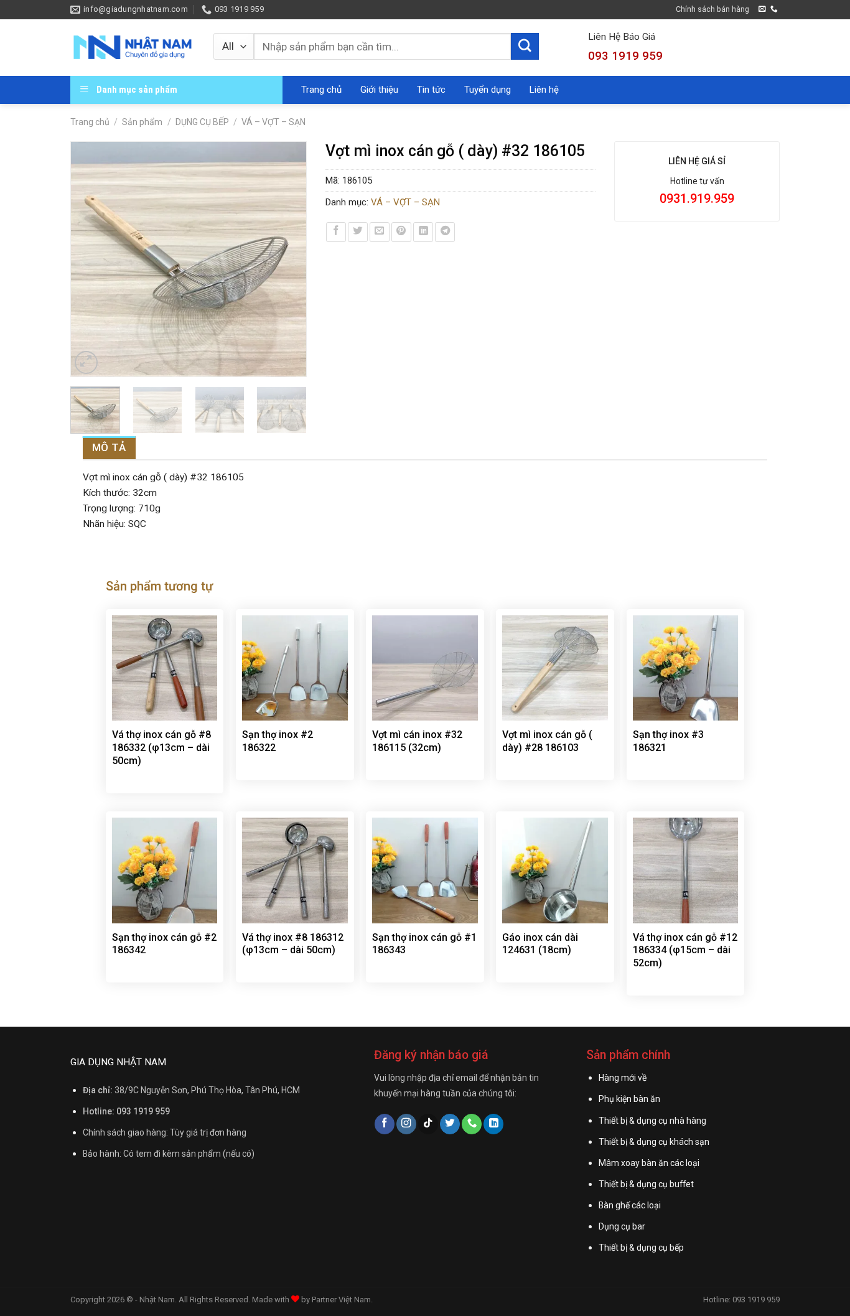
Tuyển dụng (487, 89)
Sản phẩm (142, 122)
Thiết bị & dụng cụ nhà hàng (652, 1121)
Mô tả (109, 447)
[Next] (290, 259)
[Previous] (86, 259)
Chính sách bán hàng (712, 9)
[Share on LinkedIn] (423, 232)
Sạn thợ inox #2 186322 (277, 741)
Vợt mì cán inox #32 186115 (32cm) (417, 741)
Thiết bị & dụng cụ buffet (646, 1184)
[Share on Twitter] (358, 232)
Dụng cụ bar (622, 1226)
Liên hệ (544, 89)
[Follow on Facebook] (385, 1124)
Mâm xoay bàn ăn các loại (649, 1163)
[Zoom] (86, 363)
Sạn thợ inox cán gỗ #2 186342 (164, 943)
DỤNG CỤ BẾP (202, 122)
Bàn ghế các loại (630, 1205)
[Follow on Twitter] (450, 1124)
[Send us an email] (762, 9)
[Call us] (774, 9)
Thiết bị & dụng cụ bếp (641, 1248)
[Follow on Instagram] (406, 1124)
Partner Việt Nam (341, 1299)
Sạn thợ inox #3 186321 (668, 741)
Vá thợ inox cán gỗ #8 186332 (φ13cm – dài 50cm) (161, 748)
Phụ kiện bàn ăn (629, 1099)
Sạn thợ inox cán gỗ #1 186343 (424, 943)
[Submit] (524, 46)
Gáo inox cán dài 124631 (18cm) (540, 943)
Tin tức (431, 89)
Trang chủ (321, 89)
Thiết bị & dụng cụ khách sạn (654, 1142)
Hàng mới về (623, 1078)
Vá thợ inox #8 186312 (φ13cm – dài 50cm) (292, 943)
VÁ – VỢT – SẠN (273, 122)
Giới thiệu (379, 89)
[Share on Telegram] (445, 232)
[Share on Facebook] (336, 232)
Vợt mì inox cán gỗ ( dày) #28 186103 (547, 741)
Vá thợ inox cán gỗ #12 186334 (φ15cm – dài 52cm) (685, 950)
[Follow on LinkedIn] (493, 1124)
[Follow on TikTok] (428, 1124)
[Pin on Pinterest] (401, 232)
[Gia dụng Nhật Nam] (132, 47)
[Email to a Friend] (380, 232)
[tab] (109, 447)
